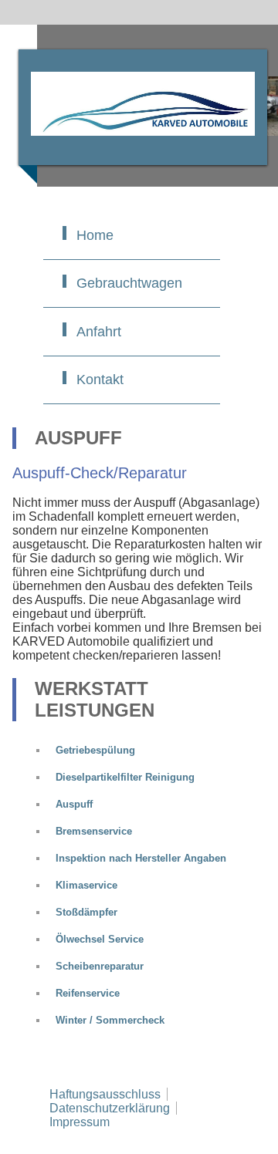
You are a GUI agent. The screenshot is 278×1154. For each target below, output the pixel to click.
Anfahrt (98, 331)
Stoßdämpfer (86, 912)
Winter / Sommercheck (110, 1020)
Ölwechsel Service (100, 939)
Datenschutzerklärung (109, 1108)
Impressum (79, 1122)
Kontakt (100, 379)
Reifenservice (88, 993)
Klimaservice (86, 885)
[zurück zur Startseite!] (143, 107)
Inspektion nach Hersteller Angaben (141, 858)
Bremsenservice (94, 831)
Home (95, 235)
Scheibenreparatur (100, 966)
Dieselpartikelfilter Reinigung (125, 777)
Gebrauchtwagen (129, 283)
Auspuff (74, 804)
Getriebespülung (95, 750)
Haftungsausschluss (105, 1094)
